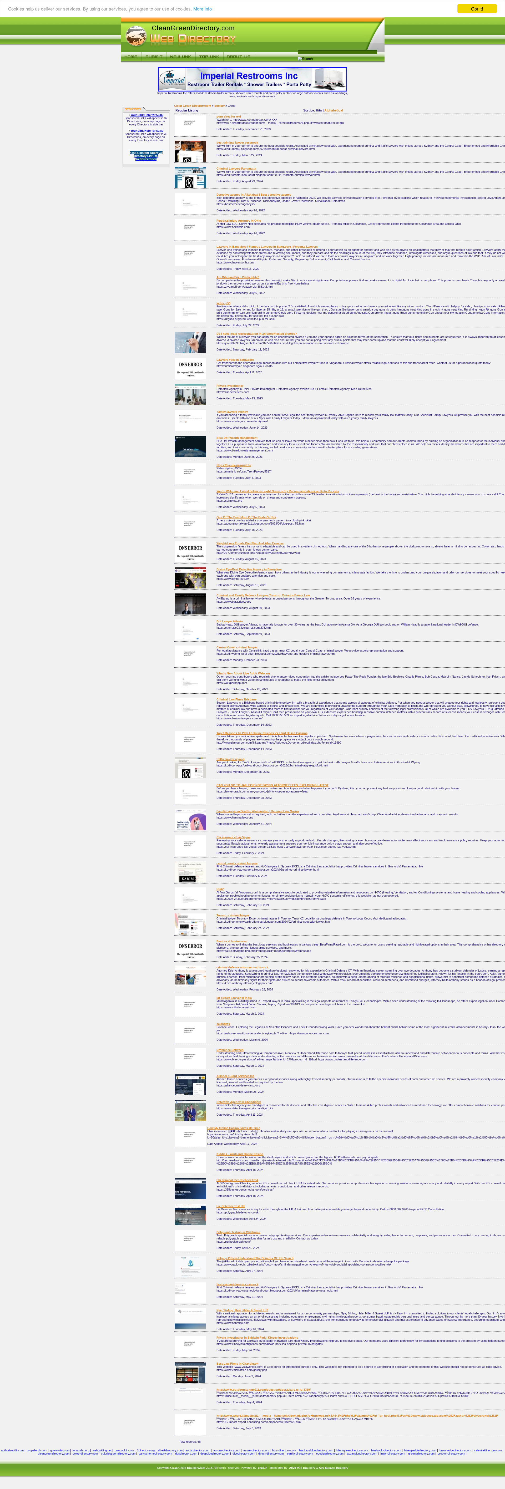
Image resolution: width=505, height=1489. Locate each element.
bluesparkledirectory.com (420, 1450)
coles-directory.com (85, 1453)
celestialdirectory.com (488, 1450)
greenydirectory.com (421, 1453)
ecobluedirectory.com (330, 1453)
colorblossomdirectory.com (118, 1453)
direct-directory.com (271, 1453)
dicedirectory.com (244, 1453)
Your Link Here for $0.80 (146, 114)
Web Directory (306, 1467)
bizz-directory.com (284, 1450)
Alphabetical (333, 110)
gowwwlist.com (59, 1450)
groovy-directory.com (451, 1453)
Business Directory (336, 1467)
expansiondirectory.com (362, 1453)
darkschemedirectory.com (155, 1453)
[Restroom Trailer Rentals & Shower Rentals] (252, 90)
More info (202, 9)
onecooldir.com (124, 1450)
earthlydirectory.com (300, 1453)
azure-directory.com (256, 1450)
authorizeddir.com (12, 1450)
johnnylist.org (81, 1450)
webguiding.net (102, 1450)
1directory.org (146, 1450)
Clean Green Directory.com (192, 105)
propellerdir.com (37, 1450)
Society (219, 105)
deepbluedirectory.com (214, 1453)
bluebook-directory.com (386, 1450)
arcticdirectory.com (198, 1450)
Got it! (477, 8)
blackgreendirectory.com (352, 1450)
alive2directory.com (170, 1450)
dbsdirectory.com (186, 1453)
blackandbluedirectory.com (316, 1450)
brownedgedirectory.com (455, 1450)
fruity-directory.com (392, 1453)
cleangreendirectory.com (53, 1453)
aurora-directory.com (226, 1450)
